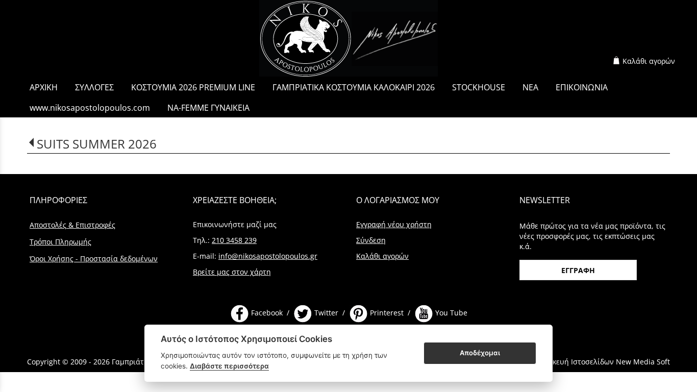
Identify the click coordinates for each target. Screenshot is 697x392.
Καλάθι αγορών (649, 61)
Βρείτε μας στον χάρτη (232, 272)
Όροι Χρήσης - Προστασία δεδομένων (94, 258)
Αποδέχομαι (480, 353)
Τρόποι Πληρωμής (60, 242)
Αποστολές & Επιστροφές (72, 225)
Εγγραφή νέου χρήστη (394, 224)
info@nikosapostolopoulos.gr (267, 256)
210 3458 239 (234, 240)
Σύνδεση (371, 240)
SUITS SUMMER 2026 (97, 143)
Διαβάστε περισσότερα (229, 366)
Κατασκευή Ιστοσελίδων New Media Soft (600, 361)
